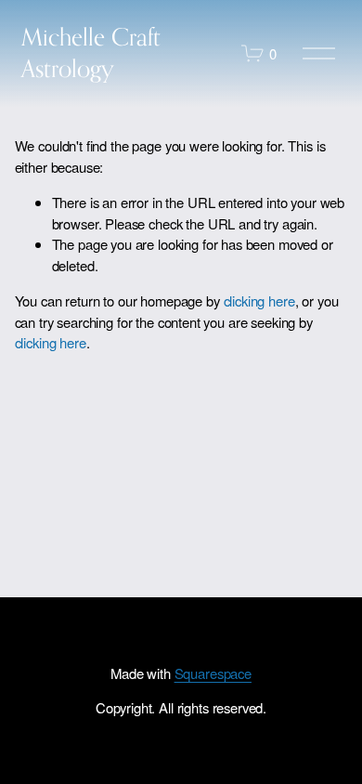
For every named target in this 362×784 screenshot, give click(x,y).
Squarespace (213, 673)
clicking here (259, 300)
